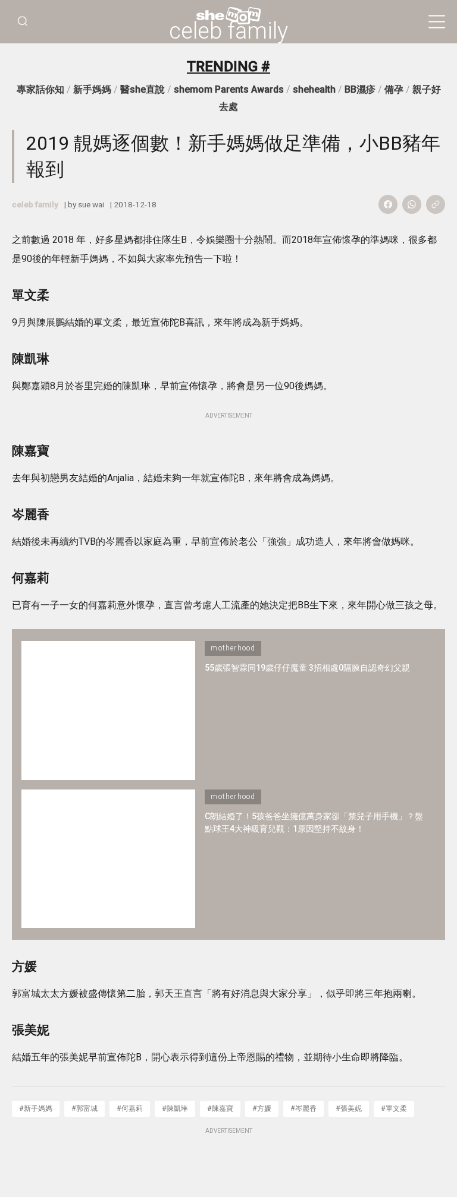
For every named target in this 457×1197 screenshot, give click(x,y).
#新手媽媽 (35, 1108)
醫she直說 (142, 89)
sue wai (91, 204)
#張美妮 (349, 1108)
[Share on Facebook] (387, 204)
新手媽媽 (92, 89)
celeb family (228, 31)
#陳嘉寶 (220, 1108)
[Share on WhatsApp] (411, 204)
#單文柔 (394, 1108)
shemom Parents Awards (229, 89)
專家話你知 (40, 89)
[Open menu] (436, 22)
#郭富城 (84, 1108)
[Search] (22, 21)
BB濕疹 (360, 89)
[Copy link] (435, 204)
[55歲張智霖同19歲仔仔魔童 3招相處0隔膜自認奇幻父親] (108, 710)
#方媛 (261, 1108)
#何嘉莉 (130, 1108)
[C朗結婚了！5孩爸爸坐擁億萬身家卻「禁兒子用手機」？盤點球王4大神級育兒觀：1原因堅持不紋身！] (108, 858)
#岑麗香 (303, 1108)
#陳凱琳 (175, 1108)
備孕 (393, 89)
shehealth (314, 89)
